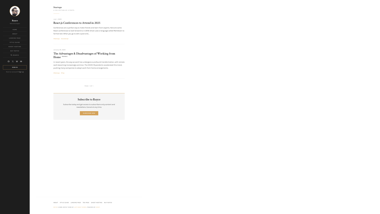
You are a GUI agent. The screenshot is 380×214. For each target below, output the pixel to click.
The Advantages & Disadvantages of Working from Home (84, 55)
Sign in (15, 67)
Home (15, 29)
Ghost (98, 207)
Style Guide (15, 42)
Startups (57, 39)
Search (16, 55)
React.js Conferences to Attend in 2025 (77, 23)
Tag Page (86, 202)
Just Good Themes (80, 207)
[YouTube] (21, 61)
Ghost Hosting (15, 46)
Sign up (21, 72)
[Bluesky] (17, 61)
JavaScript (65, 39)
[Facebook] (8, 61)
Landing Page (15, 38)
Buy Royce (14, 51)
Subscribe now (89, 113)
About (15, 34)
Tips (63, 73)
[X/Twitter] (13, 61)
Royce (15, 20)
